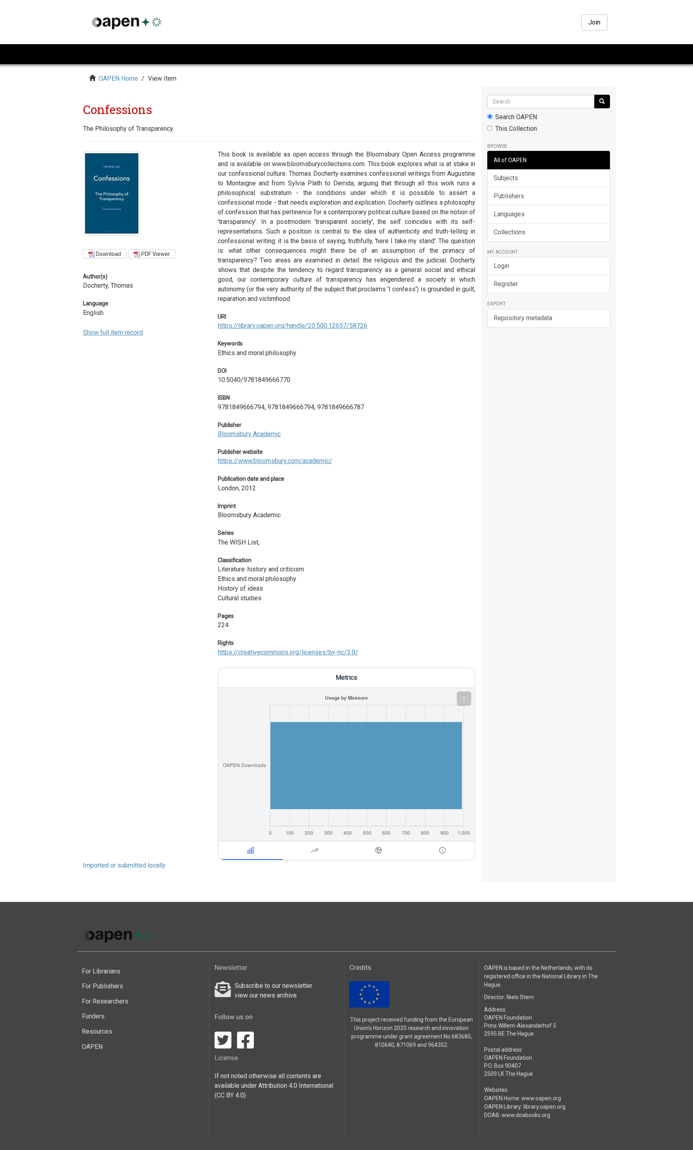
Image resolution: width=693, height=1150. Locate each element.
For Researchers (105, 1001)
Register (506, 284)
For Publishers (102, 986)
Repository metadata (523, 318)
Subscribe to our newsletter (273, 985)
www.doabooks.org (526, 1115)
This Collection (516, 128)
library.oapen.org (544, 1106)
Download (108, 254)
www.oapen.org (541, 1098)
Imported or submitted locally (124, 865)
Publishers (509, 196)
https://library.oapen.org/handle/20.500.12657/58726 (292, 325)
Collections (509, 232)
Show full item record (113, 332)
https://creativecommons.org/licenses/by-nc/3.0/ (288, 652)
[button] (464, 698)
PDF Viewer (155, 254)
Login (501, 266)
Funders (93, 1016)
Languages (509, 214)
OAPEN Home (118, 78)
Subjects (506, 178)
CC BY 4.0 (230, 1095)
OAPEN (92, 1046)
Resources (97, 1031)
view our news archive (266, 995)
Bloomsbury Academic (249, 434)
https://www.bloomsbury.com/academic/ (275, 461)
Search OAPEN (516, 117)
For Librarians (101, 971)
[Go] (602, 101)
